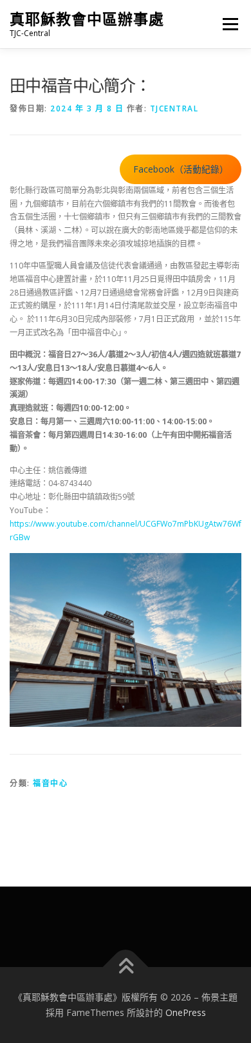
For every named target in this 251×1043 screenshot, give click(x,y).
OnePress (185, 1012)
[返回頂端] (126, 967)
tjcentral (174, 108)
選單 (226, 24)
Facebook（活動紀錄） (180, 169)
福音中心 (50, 783)
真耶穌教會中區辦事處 (87, 19)
